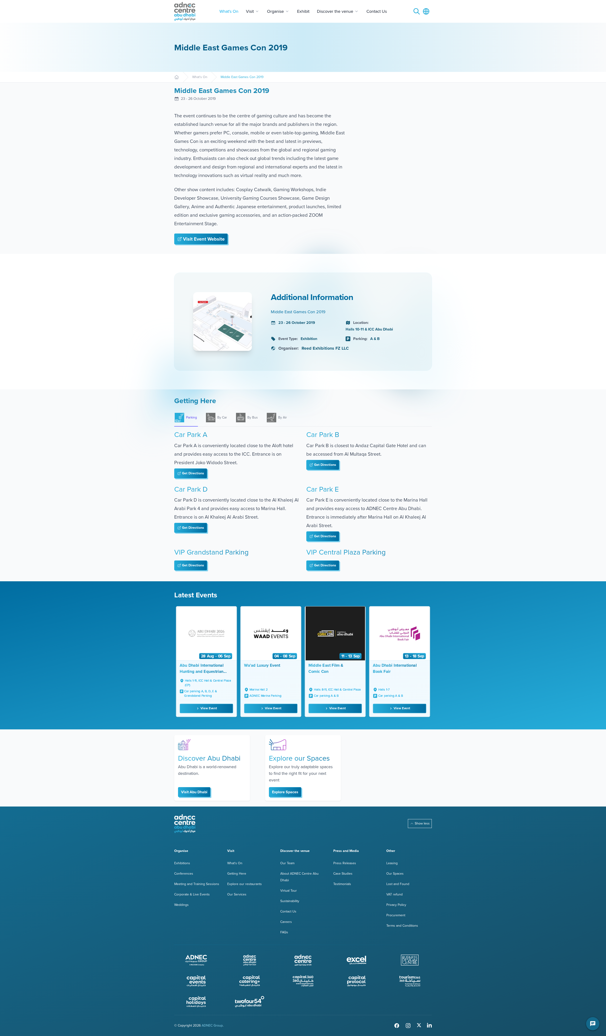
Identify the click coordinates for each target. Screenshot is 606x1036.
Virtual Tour (288, 890)
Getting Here (236, 873)
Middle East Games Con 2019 (242, 77)
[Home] (176, 77)
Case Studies (342, 873)
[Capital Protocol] (356, 981)
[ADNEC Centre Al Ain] (303, 960)
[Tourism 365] (410, 981)
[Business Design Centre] (410, 960)
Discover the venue (335, 11)
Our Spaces (395, 873)
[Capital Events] (196, 981)
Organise (275, 11)
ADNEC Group (212, 1025)
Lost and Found (397, 884)
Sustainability (289, 901)
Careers (286, 921)
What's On (228, 11)
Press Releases (344, 863)
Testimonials (342, 884)
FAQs (284, 932)
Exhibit (303, 11)
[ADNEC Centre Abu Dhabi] (184, 823)
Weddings (181, 904)
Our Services (236, 894)
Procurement (395, 915)
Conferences (183, 873)
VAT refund (394, 894)
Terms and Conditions (402, 925)
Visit (250, 11)
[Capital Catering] (250, 981)
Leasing (392, 863)
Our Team (287, 863)
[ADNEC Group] (196, 960)
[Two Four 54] (250, 1001)
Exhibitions (182, 863)
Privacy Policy (396, 904)
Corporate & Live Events (192, 894)
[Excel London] (356, 960)
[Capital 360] (303, 981)
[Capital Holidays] (196, 1001)
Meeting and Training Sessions (196, 884)
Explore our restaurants (244, 884)
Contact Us (376, 11)
